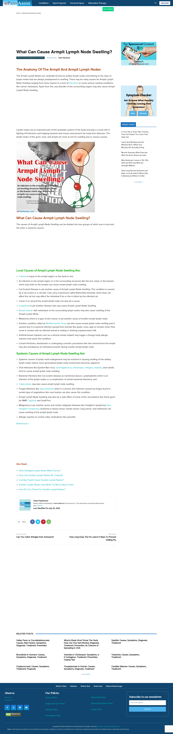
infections (73, 83)
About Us (8, 697)
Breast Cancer (26, 310)
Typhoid (32, 400)
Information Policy (53, 715)
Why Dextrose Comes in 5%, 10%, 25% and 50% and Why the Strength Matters (135, 163)
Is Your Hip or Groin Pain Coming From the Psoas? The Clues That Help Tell (134, 134)
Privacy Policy (51, 697)
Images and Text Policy (55, 703)
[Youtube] (26, 707)
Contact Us (9, 700)
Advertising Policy (98, 697)
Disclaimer (109, 726)
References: (22, 424)
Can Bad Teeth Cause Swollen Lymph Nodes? (41, 480)
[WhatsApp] (48, 521)
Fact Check (108, 9)
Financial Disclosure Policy (102, 703)
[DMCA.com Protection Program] (12, 715)
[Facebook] (32, 521)
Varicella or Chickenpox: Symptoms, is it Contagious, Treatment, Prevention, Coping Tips (81, 657)
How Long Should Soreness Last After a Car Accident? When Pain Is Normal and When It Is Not (134, 173)
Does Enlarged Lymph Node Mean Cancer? (40, 471)
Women (143, 113)
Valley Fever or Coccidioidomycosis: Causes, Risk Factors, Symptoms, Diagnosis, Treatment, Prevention (33, 643)
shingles (89, 368)
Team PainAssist (64, 58)
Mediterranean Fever (56, 323)
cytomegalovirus (64, 368)
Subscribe (147, 709)
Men (133, 113)
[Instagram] (13, 707)
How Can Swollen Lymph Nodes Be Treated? (41, 475)
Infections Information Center (31, 13)
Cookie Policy (96, 709)
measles (98, 368)
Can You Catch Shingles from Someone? (35, 537)
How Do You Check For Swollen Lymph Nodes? (42, 489)
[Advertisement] (66, 31)
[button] (155, 3)
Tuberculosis (25, 384)
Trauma (22, 276)
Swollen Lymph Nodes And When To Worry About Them (46, 485)
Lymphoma (24, 306)
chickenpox (78, 368)
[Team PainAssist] (25, 505)
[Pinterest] (43, 521)
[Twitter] (38, 521)
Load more (138, 182)
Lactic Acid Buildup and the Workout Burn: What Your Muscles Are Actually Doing (132, 145)
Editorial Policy (51, 709)
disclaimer (39, 505)
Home (18, 13)
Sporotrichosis (47, 389)
